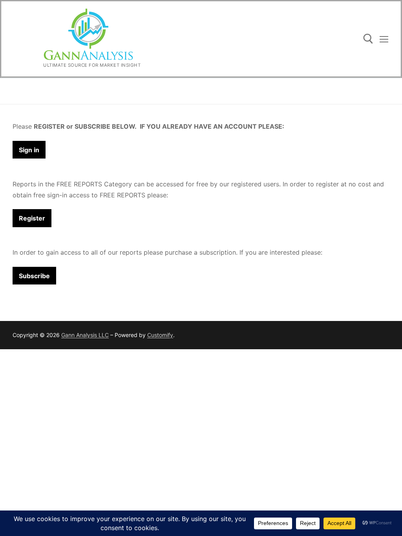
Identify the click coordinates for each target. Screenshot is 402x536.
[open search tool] (368, 39)
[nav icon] (384, 39)
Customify (160, 335)
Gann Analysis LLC (85, 335)
